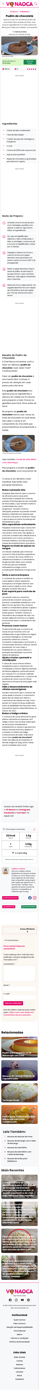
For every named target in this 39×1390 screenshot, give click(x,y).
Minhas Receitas (11, 898)
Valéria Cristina (21, 32)
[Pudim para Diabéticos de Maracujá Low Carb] (19, 1047)
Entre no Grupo (29, 907)
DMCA (19, 1334)
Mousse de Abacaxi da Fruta (19, 1136)
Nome (6, 985)
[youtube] (22, 1300)
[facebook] (10, 1300)
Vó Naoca (14, 12)
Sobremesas (24, 12)
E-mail (6, 994)
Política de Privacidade (19, 1342)
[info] (34, 830)
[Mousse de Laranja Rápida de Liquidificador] (19, 1070)
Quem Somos (19, 1320)
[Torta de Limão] (19, 1093)
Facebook (9, 812)
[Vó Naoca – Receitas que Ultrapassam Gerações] (19, 3)
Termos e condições (19, 1338)
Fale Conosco (19, 1323)
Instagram (24, 809)
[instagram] (16, 1300)
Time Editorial (19, 1331)
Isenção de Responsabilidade (19, 1327)
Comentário (9, 964)
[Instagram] (34, 897)
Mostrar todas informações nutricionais (18, 859)
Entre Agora (30, 62)
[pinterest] (28, 1300)
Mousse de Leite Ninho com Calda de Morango (19, 1153)
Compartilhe (9, 907)
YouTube (21, 812)
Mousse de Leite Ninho (17, 1147)
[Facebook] (30, 897)
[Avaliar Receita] (31, 69)
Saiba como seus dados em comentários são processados (18, 1013)
